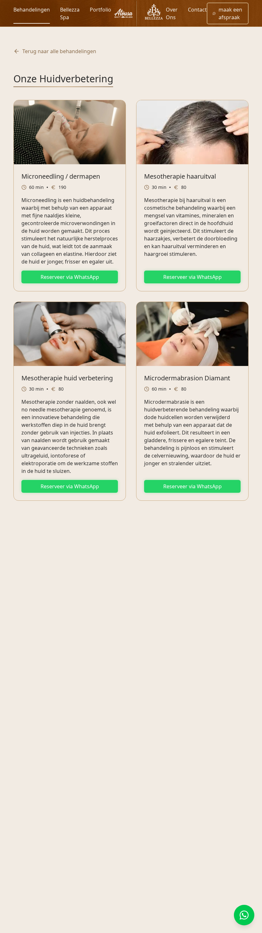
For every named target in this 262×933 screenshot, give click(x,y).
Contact (197, 9)
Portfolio (100, 9)
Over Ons (172, 13)
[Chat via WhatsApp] (244, 915)
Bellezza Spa (70, 13)
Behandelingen (31, 9)
